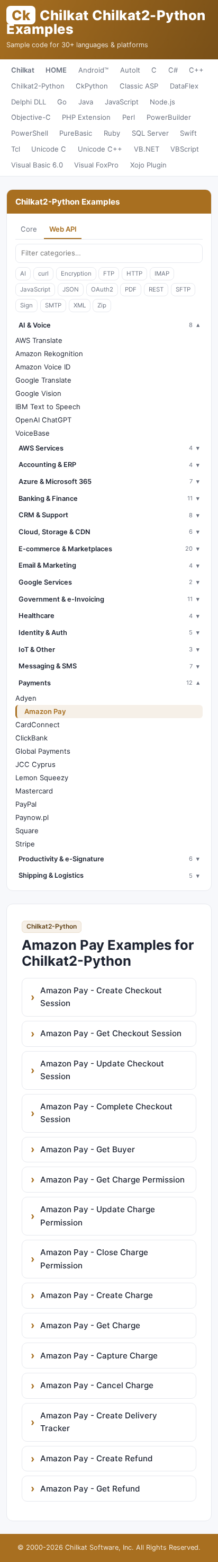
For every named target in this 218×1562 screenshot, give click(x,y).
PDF (131, 289)
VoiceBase (32, 433)
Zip (101, 305)
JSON (70, 289)
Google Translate (43, 380)
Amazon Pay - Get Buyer (87, 1149)
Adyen (26, 698)
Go (62, 102)
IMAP (162, 273)
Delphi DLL (28, 102)
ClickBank (31, 738)
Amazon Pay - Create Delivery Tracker (98, 1421)
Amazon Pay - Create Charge (96, 1295)
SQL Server (150, 133)
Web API (63, 229)
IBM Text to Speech (47, 406)
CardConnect (37, 724)
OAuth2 (102, 289)
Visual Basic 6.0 (37, 165)
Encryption (76, 273)
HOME (56, 70)
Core (29, 229)
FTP (108, 273)
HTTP (134, 273)
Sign (26, 305)
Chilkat (22, 70)
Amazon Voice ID (42, 367)
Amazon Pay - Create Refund (96, 1458)
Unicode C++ (100, 149)
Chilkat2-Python (38, 86)
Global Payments (42, 751)
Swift (188, 133)
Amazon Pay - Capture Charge (99, 1356)
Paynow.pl (32, 817)
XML (80, 305)
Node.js (162, 102)
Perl (128, 117)
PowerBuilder (169, 117)
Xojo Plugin (148, 165)
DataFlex (184, 86)
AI (23, 273)
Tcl (15, 149)
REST (156, 289)
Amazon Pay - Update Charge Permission (97, 1215)
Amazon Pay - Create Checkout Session (101, 996)
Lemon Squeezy (41, 777)
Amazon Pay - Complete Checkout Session (106, 1112)
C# (173, 70)
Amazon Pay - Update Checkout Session (102, 1069)
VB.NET (146, 149)
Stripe (25, 844)
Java (85, 102)
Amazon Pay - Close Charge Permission (94, 1258)
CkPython (92, 86)
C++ (196, 70)
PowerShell (29, 133)
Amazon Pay (45, 711)
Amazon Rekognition (49, 353)
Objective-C (31, 117)
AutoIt (130, 70)
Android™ (93, 70)
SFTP (183, 289)
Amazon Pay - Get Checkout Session (110, 1033)
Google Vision (38, 393)
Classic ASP (139, 86)
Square (27, 830)
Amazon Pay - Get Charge (90, 1325)
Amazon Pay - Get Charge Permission (112, 1180)
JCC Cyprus (35, 764)
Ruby (112, 133)
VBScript (184, 149)
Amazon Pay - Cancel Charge (96, 1385)
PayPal (26, 804)
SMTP (53, 305)
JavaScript (122, 102)
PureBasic (75, 133)
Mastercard (34, 791)
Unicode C (48, 149)
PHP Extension (86, 117)
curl (43, 273)
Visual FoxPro (96, 165)
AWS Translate (38, 340)
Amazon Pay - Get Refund (90, 1489)
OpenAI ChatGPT (43, 420)
